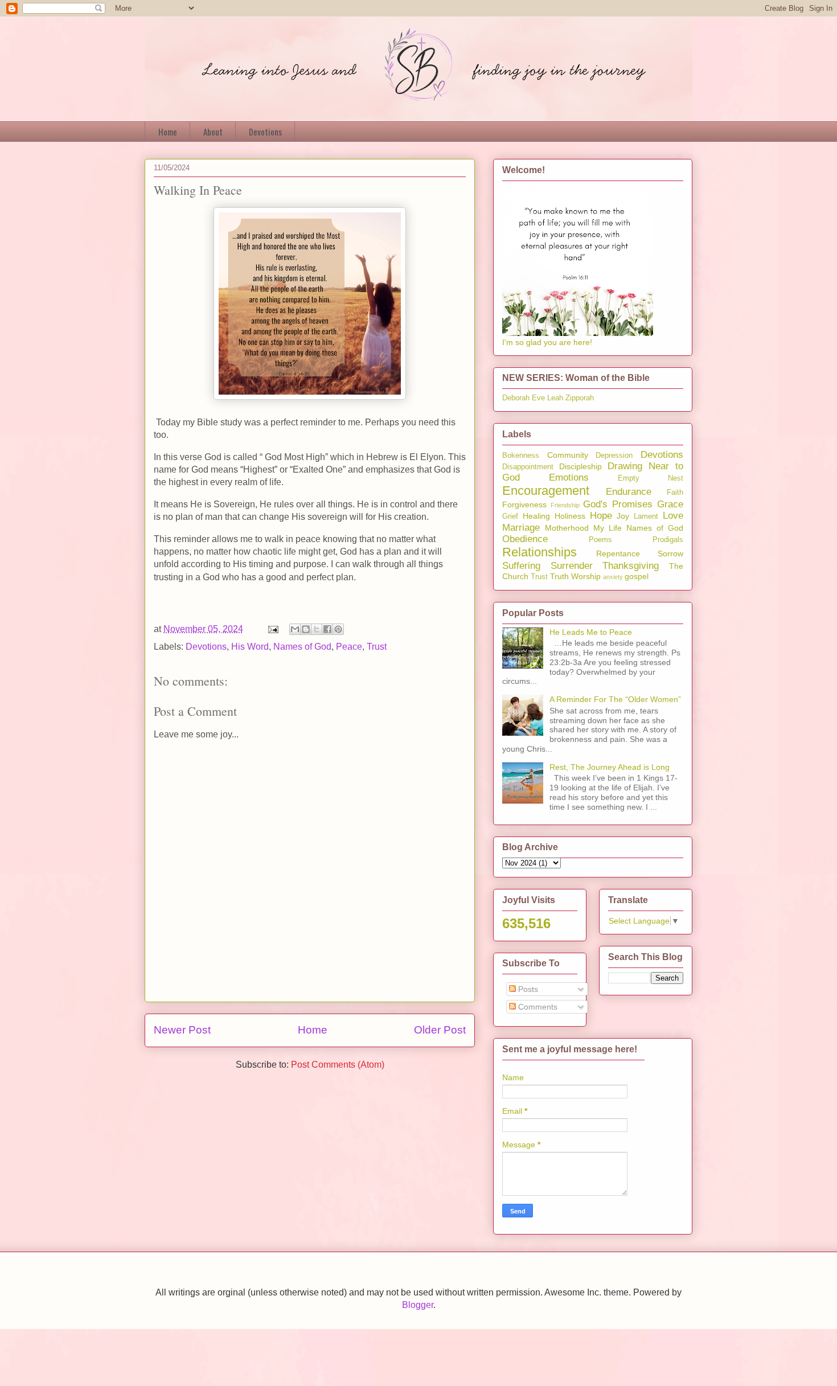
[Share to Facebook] (327, 629)
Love (673, 515)
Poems (600, 540)
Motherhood (567, 527)
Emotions (569, 477)
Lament (646, 516)
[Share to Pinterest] (338, 629)
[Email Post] (272, 629)
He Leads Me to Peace (590, 632)
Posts (527, 989)
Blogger (417, 1305)
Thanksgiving (630, 565)
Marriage (521, 527)
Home (167, 131)
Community (567, 455)
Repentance (618, 553)
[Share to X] (316, 629)
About (213, 131)
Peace (349, 646)
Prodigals (668, 540)
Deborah (516, 398)
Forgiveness (524, 504)
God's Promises (618, 504)
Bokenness (520, 456)
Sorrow (670, 553)
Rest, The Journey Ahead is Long (609, 767)
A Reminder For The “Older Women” (615, 699)
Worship (586, 576)
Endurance (628, 491)
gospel (637, 576)
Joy (623, 515)
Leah (555, 398)
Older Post (440, 1030)
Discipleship (580, 466)
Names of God (302, 646)
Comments (536, 1006)
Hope (601, 515)
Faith (675, 493)
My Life (607, 527)
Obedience (525, 539)
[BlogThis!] (305, 629)
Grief (510, 516)
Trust (377, 646)
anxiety (613, 576)
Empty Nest (650, 478)
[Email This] (295, 629)
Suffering (521, 565)
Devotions (265, 131)
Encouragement (545, 490)
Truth (559, 576)
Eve (538, 398)
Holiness (570, 515)
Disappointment (527, 467)
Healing (536, 515)
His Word (250, 646)
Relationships (539, 552)
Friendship (565, 505)
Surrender (572, 565)
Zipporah (579, 398)
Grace (670, 504)
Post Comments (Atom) (337, 1064)
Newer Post (182, 1030)
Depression (614, 456)
